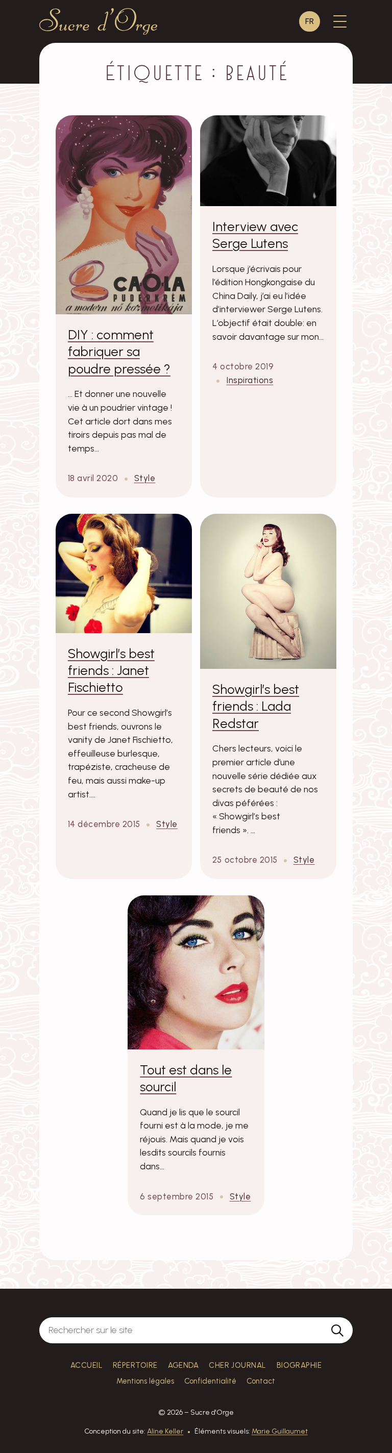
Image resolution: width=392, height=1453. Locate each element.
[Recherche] (337, 1330)
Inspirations (249, 380)
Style (145, 478)
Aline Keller (165, 1431)
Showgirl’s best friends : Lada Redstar (255, 706)
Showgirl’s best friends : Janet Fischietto (111, 670)
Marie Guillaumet (280, 1431)
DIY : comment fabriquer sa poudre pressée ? (119, 352)
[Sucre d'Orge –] (98, 21)
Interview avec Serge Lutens (255, 235)
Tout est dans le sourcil (186, 1078)
